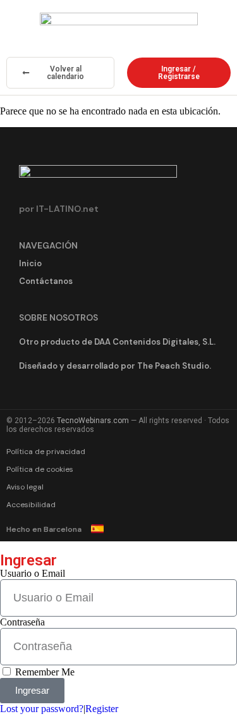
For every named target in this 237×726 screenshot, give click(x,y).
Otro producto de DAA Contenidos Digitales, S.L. (117, 341)
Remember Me (44, 672)
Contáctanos (46, 281)
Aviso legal (25, 487)
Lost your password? (41, 708)
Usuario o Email (32, 573)
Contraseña (22, 622)
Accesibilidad (31, 505)
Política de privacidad (45, 451)
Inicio (30, 263)
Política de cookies (39, 469)
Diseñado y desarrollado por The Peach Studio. (115, 365)
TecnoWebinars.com (93, 420)
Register (101, 708)
